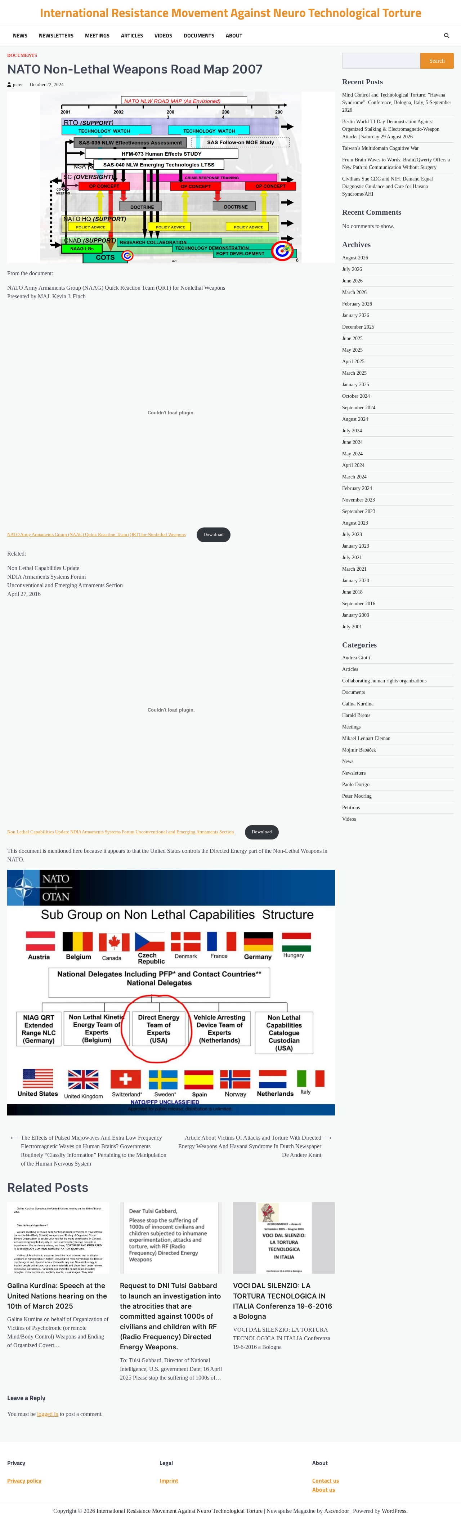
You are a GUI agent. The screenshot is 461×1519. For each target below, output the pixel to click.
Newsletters (56, 36)
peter (18, 84)
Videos (163, 36)
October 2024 (356, 395)
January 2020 (355, 580)
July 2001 (352, 626)
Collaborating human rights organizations (384, 680)
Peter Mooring (357, 796)
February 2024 (357, 488)
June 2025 (352, 338)
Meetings (97, 36)
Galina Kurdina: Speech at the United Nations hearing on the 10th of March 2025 (57, 1296)
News (20, 36)
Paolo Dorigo (356, 784)
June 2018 (352, 591)
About (234, 36)
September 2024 (358, 407)
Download (213, 534)
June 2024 (352, 442)
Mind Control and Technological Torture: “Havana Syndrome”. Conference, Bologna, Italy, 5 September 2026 (396, 102)
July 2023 (352, 534)
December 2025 (358, 326)
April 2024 (353, 465)
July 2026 (352, 269)
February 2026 (357, 303)
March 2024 (354, 476)
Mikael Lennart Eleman (366, 738)
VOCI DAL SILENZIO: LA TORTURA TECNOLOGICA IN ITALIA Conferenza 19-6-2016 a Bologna (282, 1301)
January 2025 (355, 384)
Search (437, 61)
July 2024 (352, 430)
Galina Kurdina (357, 704)
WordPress (394, 1511)
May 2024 (352, 453)
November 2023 (358, 499)
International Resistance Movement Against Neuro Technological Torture (230, 12)
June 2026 (352, 280)
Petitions (351, 807)
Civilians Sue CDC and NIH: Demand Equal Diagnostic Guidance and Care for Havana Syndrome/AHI (387, 186)
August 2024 (355, 419)
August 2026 (355, 257)
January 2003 (355, 615)
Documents (199, 36)
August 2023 (355, 522)
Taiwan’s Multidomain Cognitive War (380, 148)
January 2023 (355, 545)
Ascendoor (336, 1511)
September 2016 (358, 603)
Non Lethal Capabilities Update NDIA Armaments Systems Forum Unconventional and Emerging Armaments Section (120, 831)
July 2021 (352, 557)
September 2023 (358, 511)
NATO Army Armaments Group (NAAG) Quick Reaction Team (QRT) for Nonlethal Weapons (96, 534)
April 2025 (353, 361)
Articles (132, 36)
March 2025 (354, 372)
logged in (47, 1414)
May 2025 (352, 349)
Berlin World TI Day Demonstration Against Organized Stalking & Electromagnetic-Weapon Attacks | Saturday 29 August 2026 (390, 129)
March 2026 (354, 292)
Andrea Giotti (356, 657)
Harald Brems (356, 715)
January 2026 (355, 315)
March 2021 (354, 568)
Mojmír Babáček (359, 750)
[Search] (446, 35)
